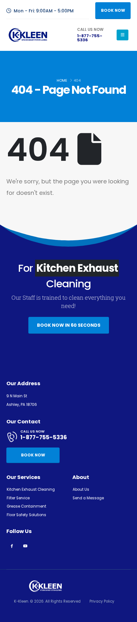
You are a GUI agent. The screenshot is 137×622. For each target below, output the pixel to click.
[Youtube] (25, 546)
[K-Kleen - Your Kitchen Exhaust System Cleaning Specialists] (27, 34)
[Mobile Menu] (122, 35)
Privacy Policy (102, 601)
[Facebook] (11, 546)
